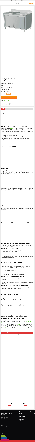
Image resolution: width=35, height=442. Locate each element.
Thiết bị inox (8, 78)
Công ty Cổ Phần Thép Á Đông (17, 440)
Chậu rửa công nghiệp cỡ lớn (9, 403)
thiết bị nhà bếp (7, 327)
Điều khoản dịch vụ (22, 416)
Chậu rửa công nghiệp (11, 100)
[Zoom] (2, 73)
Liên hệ (8, 93)
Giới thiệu (11, 413)
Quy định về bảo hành (22, 422)
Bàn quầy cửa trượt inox (26, 403)
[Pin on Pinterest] (8, 104)
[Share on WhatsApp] (2, 104)
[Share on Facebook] (3, 104)
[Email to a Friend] (7, 104)
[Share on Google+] (10, 104)
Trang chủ (3, 78)
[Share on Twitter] (5, 104)
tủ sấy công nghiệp (19, 324)
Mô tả (3, 108)
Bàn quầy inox (13, 78)
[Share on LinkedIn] (11, 104)
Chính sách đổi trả (21, 413)
